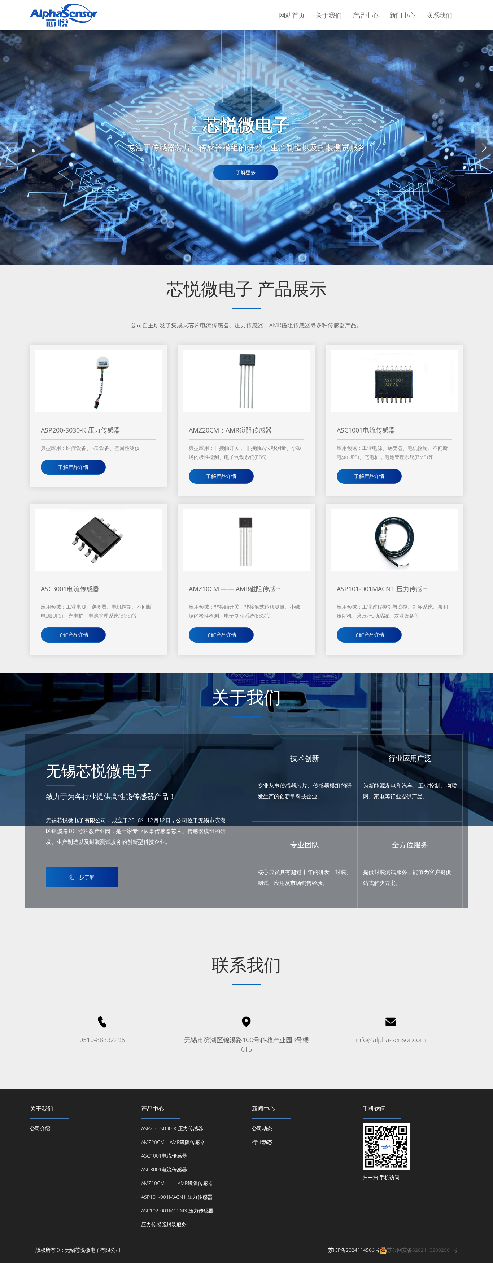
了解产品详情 (73, 467)
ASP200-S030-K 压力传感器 (172, 1128)
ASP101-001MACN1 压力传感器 (177, 1196)
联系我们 (439, 15)
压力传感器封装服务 (164, 1224)
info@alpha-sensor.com (391, 1039)
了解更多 (246, 172)
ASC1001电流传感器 (164, 1155)
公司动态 (262, 1128)
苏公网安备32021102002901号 (422, 1249)
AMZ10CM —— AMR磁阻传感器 (177, 1183)
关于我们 (329, 15)
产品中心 (366, 15)
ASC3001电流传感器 (164, 1169)
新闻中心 (402, 15)
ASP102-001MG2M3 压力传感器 (177, 1210)
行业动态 (262, 1142)
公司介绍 (40, 1128)
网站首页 (292, 15)
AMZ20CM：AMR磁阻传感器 (173, 1142)
